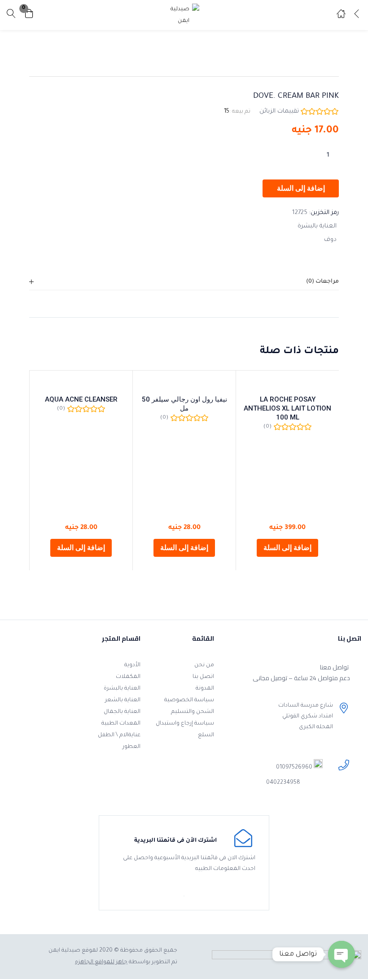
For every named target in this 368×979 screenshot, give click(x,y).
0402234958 (283, 783)
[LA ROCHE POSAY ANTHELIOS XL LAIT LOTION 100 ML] (287, 383)
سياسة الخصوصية (189, 700)
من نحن (204, 665)
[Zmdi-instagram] (232, 802)
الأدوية (132, 665)
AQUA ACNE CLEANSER (81, 399)
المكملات (128, 677)
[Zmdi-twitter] (258, 802)
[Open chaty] (341, 954)
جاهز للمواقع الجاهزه (101, 962)
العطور (131, 747)
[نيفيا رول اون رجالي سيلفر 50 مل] (184, 383)
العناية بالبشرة (317, 226)
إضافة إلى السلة (301, 188)
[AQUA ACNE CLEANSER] (81, 383)
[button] (29, 15)
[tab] (184, 282)
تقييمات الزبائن (279, 111)
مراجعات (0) (322, 282)
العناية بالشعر (122, 700)
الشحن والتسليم (192, 712)
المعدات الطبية (120, 724)
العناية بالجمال (122, 712)
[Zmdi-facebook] (272, 802)
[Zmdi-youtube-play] (245, 802)
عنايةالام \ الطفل (119, 735)
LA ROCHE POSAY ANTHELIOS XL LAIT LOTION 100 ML (287, 408)
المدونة (205, 689)
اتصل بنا (203, 677)
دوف (330, 239)
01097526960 (294, 768)
